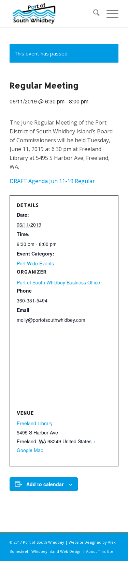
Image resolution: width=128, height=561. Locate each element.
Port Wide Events (35, 263)
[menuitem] (93, 13)
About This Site (99, 551)
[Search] (93, 13)
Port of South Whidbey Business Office (58, 282)
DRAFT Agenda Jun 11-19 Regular (52, 181)
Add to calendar (44, 484)
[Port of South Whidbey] (53, 13)
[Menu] (109, 13)
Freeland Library (35, 423)
